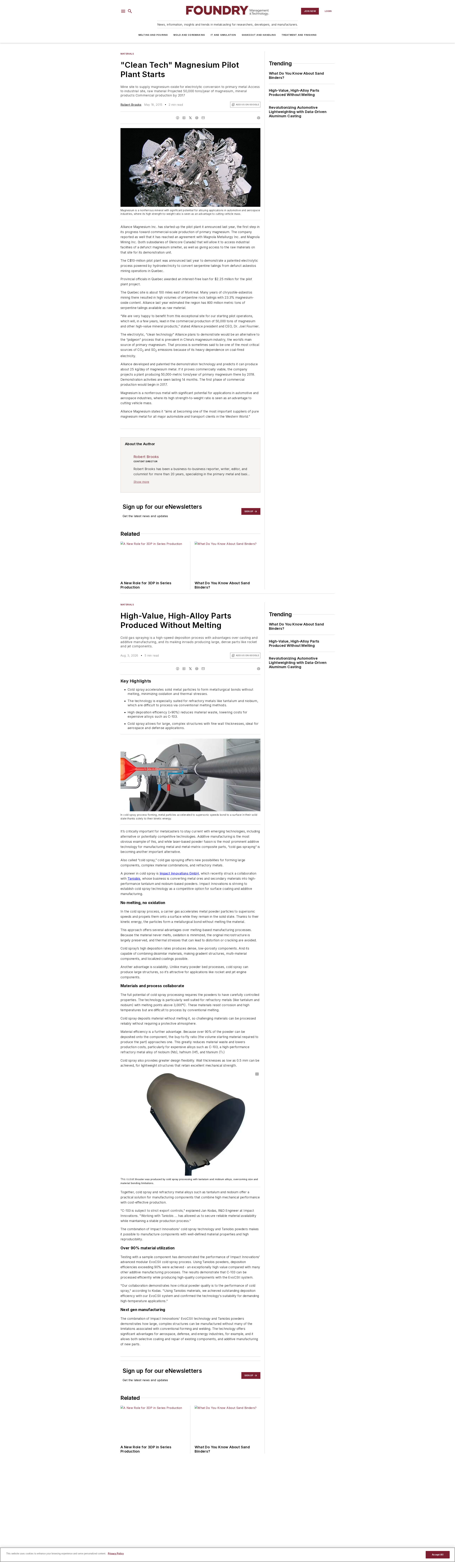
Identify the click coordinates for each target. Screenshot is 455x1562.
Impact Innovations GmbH (179, 873)
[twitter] (190, 118)
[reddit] (197, 118)
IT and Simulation (223, 35)
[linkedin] (184, 118)
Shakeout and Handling (259, 35)
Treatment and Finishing (299, 35)
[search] (130, 11)
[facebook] (177, 118)
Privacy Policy (116, 1553)
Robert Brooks (131, 104)
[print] (258, 118)
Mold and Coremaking (189, 35)
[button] (123, 11)
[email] (203, 118)
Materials (127, 53)
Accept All (437, 1554)
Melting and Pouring (153, 35)
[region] (227, 1554)
